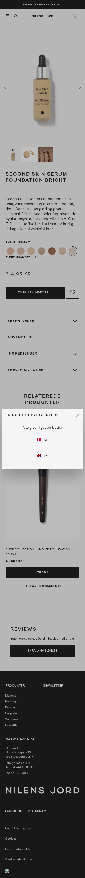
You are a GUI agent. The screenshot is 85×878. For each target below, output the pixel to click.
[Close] (77, 415)
